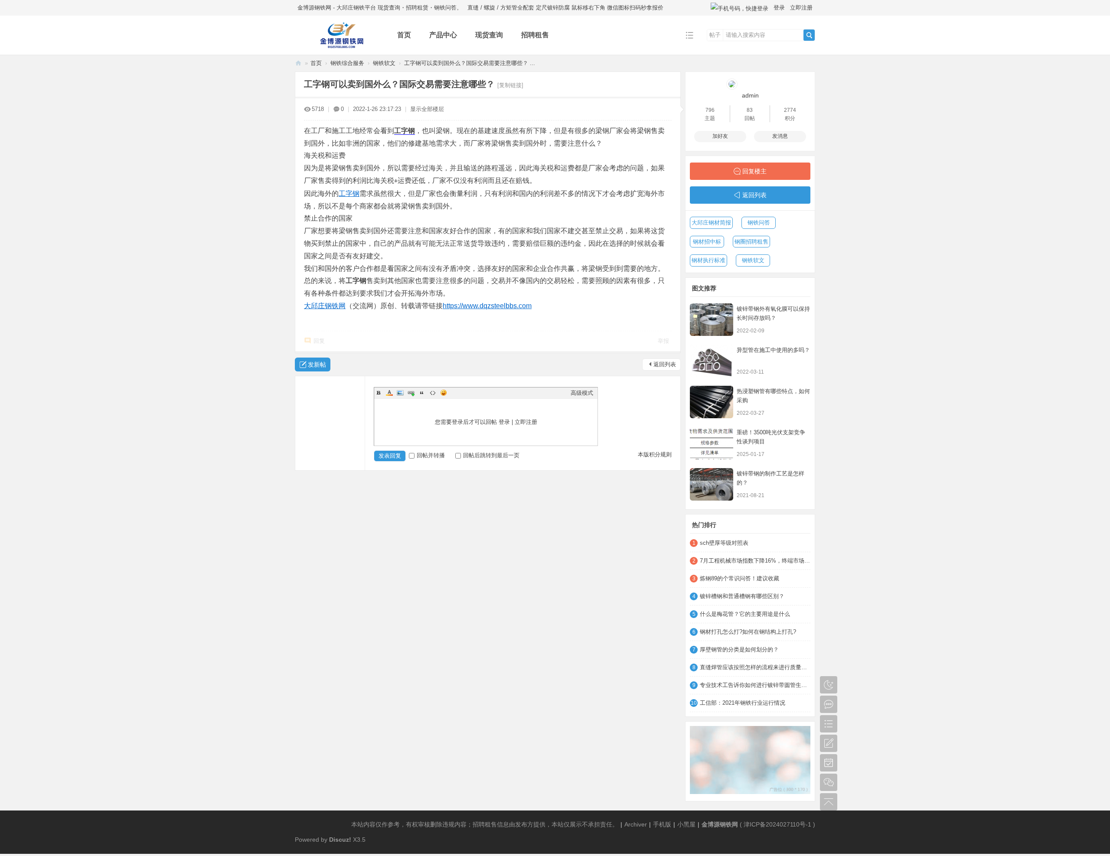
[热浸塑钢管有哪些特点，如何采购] (711, 402)
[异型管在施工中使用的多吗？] (711, 361)
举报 (663, 341)
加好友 (720, 136)
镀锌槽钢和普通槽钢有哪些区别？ (742, 596)
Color (389, 392)
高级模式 (582, 393)
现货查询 (489, 35)
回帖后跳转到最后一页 (491, 455)
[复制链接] (510, 85)
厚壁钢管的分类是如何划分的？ (739, 649)
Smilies (443, 392)
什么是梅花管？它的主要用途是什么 (745, 614)
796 (710, 110)
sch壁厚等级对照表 (724, 543)
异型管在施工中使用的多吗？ (773, 350)
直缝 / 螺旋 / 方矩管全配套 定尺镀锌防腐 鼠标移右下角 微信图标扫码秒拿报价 (565, 7)
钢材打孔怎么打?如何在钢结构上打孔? (748, 631)
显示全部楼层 (427, 109)
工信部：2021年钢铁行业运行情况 (742, 703)
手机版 (662, 824)
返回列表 (664, 364)
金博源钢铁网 (298, 63)
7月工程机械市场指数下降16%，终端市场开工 (755, 560)
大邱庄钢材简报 (711, 222)
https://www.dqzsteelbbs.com (487, 305)
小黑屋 (686, 824)
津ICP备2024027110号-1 (777, 824)
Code (432, 392)
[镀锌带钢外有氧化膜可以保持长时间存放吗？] (711, 319)
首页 (404, 35)
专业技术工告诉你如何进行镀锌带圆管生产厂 (755, 685)
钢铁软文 (384, 63)
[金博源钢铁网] (339, 48)
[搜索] (809, 35)
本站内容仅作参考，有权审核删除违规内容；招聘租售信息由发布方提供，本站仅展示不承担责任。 (484, 824)
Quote (422, 392)
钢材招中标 (707, 241)
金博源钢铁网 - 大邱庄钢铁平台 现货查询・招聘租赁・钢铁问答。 (379, 7)
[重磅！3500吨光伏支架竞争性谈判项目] (711, 443)
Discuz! (340, 839)
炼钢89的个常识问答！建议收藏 (739, 578)
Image (400, 392)
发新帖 (317, 364)
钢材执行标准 (708, 260)
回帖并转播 (431, 455)
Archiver (635, 824)
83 (750, 110)
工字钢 (404, 130)
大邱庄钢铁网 (325, 305)
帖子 (715, 35)
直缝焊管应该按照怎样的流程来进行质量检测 (755, 667)
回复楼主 (754, 171)
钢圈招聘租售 (751, 241)
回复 (319, 341)
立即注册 (801, 7)
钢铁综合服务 (347, 63)
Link (411, 392)
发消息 (780, 136)
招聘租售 (535, 35)
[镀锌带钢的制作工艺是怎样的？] (711, 484)
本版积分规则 (655, 454)
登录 (779, 7)
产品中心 (443, 35)
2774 (790, 110)
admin (750, 95)
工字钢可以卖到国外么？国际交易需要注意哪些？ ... (469, 63)
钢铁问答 (759, 222)
